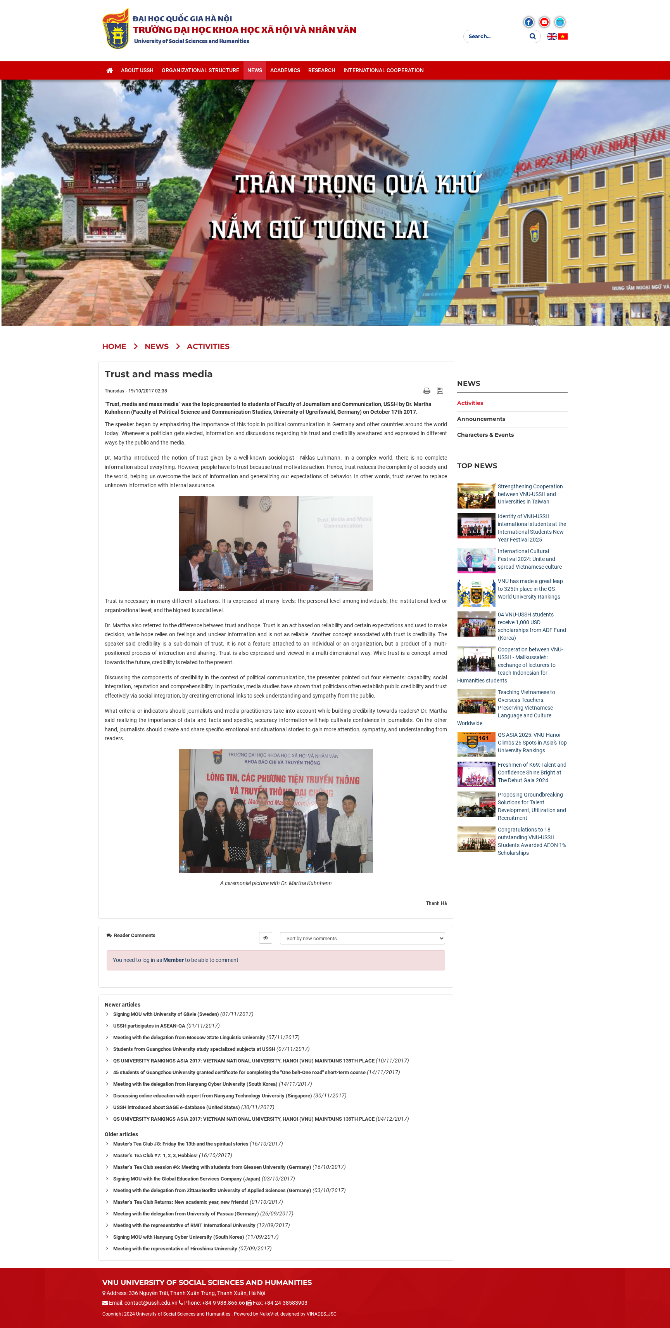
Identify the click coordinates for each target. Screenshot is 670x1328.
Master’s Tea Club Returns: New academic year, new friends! (181, 1202)
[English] (552, 36)
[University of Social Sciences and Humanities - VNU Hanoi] (115, 28)
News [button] (254, 70)
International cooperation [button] (384, 70)
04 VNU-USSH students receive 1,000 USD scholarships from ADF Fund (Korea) (532, 626)
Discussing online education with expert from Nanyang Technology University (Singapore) (212, 1096)
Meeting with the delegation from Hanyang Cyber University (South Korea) (195, 1084)
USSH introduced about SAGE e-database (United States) (176, 1107)
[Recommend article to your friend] (417, 390)
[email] (560, 22)
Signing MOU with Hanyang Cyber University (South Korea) (178, 1237)
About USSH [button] (137, 70)
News (468, 383)
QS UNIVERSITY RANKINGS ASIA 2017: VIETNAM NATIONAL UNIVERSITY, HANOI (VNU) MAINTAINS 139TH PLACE (244, 1061)
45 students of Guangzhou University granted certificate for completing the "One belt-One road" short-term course (239, 1072)
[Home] (109, 70)
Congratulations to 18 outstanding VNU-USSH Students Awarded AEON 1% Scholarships (532, 841)
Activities (470, 402)
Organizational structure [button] (200, 70)
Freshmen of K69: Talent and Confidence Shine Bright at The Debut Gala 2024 (532, 772)
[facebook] (529, 22)
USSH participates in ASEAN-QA (149, 1026)
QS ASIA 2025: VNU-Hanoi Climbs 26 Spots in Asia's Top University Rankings (532, 742)
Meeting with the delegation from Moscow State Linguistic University (189, 1037)
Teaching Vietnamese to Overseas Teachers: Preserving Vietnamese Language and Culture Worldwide (506, 707)
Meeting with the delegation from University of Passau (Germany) (186, 1214)
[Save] (441, 390)
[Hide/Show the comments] (265, 938)
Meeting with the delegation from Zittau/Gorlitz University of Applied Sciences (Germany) (212, 1190)
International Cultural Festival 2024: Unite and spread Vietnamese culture (530, 559)
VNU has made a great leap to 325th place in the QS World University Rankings (530, 589)
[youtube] (544, 22)
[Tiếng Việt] (563, 36)
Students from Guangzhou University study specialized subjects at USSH (194, 1049)
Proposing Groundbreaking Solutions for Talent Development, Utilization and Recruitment (532, 806)
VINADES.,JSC (322, 1314)
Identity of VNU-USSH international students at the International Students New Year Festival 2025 (532, 528)
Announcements (481, 418)
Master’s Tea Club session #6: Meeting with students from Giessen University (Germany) (212, 1167)
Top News (477, 465)
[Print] (427, 390)
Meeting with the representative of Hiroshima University (175, 1249)
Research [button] (321, 70)
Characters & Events (485, 434)
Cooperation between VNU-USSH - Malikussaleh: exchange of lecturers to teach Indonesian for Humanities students (510, 665)
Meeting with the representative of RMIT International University (184, 1225)
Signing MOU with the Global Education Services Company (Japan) (187, 1179)
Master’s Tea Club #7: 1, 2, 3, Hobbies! (155, 1155)
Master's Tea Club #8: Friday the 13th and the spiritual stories (181, 1144)
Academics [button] (285, 70)
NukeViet (268, 1314)
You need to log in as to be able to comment (175, 960)
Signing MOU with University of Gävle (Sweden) (166, 1014)
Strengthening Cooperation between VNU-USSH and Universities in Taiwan (530, 494)
